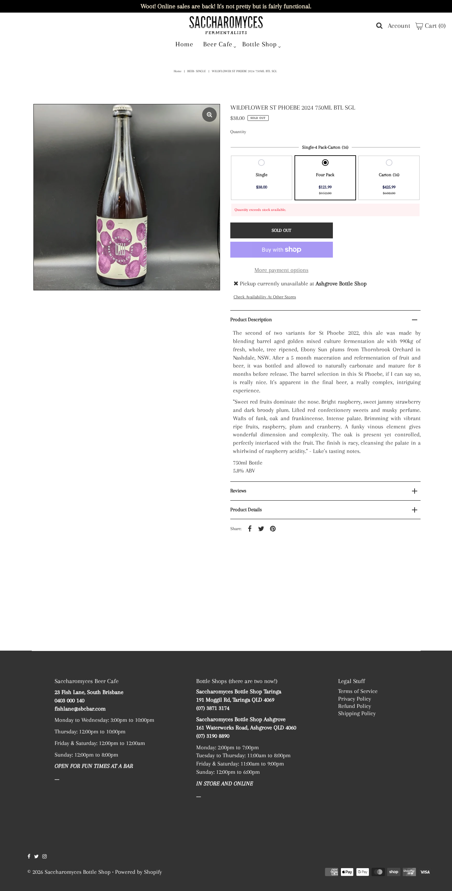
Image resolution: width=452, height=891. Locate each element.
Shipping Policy (357, 713)
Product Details (246, 510)
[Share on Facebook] (250, 528)
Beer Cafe (217, 44)
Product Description (251, 319)
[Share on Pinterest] (273, 528)
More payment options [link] (281, 270)
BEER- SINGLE (196, 71)
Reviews (238, 491)
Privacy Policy (354, 698)
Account (399, 25)
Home (184, 44)
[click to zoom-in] (209, 114)
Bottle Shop (259, 44)
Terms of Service (358, 691)
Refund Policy (354, 706)
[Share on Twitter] (261, 528)
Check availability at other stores (265, 296)
